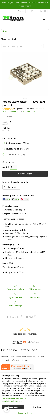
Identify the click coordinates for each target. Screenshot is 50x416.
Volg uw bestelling (15, 297)
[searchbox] (22, 46)
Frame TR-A (15, 154)
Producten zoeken (15, 289)
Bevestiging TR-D (18, 148)
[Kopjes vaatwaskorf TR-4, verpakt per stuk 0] (25, 74)
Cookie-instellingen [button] (25, 413)
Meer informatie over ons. (12, 401)
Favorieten (35, 297)
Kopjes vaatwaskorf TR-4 (17, 143)
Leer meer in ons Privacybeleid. (14, 398)
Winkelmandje (15, 305)
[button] (11, 187)
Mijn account (35, 289)
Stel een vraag (41, 109)
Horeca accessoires (11, 111)
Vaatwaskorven (30, 111)
